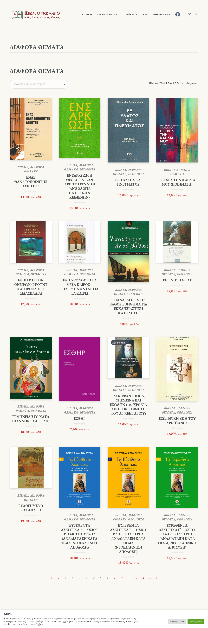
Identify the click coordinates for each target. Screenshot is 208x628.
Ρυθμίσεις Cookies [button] (177, 621)
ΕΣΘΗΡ (79, 418)
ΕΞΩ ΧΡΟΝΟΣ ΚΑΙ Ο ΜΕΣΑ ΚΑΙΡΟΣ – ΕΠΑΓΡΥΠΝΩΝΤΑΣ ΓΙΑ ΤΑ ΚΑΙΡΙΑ (79, 287)
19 (149, 578)
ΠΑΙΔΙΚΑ (136, 294)
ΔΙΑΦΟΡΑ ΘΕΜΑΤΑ (34, 169)
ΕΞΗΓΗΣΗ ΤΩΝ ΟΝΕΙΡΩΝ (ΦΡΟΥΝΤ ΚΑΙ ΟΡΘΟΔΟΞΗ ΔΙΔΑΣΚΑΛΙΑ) (30, 287)
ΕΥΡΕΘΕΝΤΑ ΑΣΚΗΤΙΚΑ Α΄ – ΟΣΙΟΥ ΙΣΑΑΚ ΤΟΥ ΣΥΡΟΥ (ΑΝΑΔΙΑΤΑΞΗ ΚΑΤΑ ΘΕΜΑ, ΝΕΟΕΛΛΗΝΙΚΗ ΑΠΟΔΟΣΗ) (79, 536)
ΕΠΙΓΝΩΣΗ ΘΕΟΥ (177, 280)
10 (121, 578)
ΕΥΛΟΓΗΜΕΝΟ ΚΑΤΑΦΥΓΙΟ (31, 508)
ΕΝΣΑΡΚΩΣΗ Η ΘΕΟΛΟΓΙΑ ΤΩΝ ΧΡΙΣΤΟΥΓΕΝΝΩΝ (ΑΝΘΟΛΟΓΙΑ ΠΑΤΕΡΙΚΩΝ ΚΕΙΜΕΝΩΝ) (79, 186)
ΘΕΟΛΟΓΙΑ (87, 169)
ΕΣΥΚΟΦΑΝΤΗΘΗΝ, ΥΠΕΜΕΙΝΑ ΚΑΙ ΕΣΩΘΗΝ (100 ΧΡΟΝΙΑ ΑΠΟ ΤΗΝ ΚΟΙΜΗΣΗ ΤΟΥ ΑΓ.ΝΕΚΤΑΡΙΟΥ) (128, 405)
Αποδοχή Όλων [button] (195, 621)
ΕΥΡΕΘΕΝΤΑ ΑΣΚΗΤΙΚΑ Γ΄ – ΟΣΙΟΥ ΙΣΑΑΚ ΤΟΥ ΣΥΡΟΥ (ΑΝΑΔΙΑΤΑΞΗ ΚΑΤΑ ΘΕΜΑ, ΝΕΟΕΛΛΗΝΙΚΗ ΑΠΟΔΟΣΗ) (177, 536)
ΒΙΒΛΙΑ (23, 167)
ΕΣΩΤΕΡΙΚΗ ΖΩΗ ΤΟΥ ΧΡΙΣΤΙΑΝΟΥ (177, 420)
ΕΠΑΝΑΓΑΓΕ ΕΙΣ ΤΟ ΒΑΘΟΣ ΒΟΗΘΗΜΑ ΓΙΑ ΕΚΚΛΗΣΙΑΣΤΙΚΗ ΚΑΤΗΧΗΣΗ (128, 306)
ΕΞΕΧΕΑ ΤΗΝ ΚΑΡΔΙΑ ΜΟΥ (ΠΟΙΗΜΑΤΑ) (177, 182)
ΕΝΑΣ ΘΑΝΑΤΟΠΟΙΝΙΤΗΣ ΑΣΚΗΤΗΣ (30, 181)
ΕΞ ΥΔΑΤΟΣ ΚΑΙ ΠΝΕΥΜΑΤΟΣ (128, 182)
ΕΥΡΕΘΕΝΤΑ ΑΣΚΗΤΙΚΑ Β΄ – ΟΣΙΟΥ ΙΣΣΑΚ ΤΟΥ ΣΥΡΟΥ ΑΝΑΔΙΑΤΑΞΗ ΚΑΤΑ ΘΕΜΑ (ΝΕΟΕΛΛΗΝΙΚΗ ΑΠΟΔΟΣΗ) (128, 538)
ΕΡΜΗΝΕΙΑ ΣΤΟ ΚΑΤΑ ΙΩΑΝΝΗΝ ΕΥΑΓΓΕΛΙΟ (30, 418)
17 (135, 578)
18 (142, 578)
